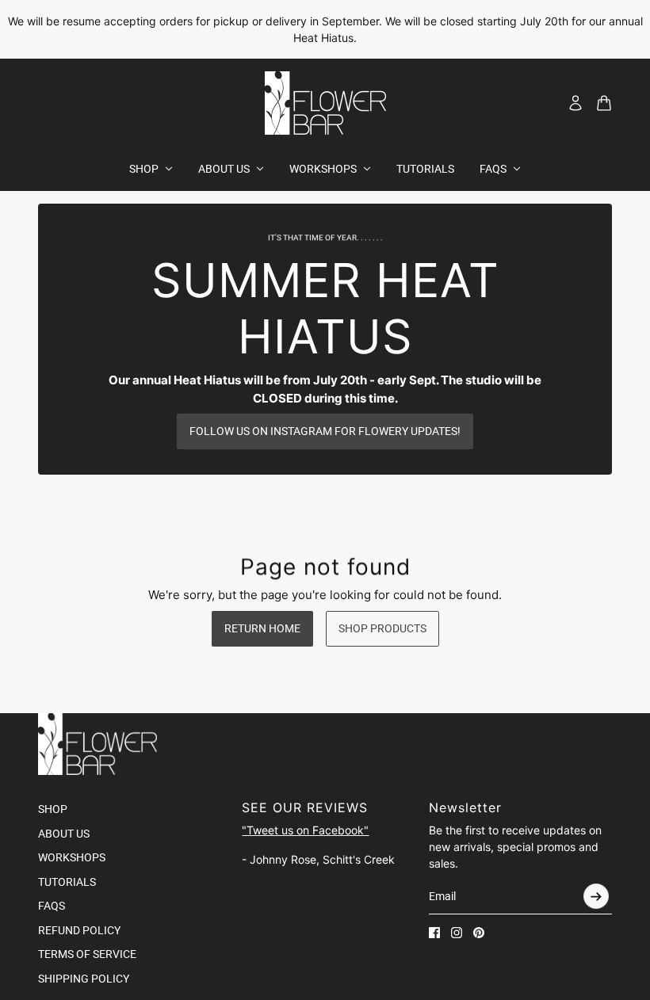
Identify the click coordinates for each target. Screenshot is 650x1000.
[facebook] (434, 932)
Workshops (71, 857)
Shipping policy (83, 978)
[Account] (575, 103)
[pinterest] (479, 932)
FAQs (51, 905)
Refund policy (79, 930)
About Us (64, 833)
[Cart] (604, 103)
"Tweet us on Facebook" (305, 830)
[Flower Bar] (325, 103)
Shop (52, 809)
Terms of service (87, 954)
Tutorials (67, 882)
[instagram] (456, 932)
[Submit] (596, 896)
